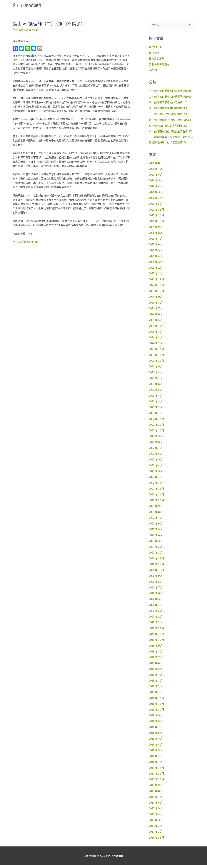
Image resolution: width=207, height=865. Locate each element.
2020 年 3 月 (156, 610)
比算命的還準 (156, 58)
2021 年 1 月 (156, 552)
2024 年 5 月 (156, 320)
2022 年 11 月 (156, 424)
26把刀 (153, 70)
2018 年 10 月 (156, 709)
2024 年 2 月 (156, 337)
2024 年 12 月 (156, 279)
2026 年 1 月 (156, 203)
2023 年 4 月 (156, 395)
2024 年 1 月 (156, 343)
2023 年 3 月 (156, 401)
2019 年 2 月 (156, 686)
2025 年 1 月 (156, 273)
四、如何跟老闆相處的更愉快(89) (168, 108)
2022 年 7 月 (156, 448)
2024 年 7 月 (156, 308)
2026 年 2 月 (156, 198)
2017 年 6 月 (156, 802)
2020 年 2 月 (156, 616)
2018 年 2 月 (156, 756)
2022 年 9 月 (156, 436)
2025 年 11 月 (156, 215)
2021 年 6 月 (156, 523)
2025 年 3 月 (156, 262)
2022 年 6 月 (156, 453)
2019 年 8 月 (156, 651)
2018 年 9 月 (156, 715)
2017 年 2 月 (156, 826)
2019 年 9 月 (156, 645)
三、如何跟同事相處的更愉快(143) (168, 102)
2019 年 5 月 (156, 669)
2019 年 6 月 (156, 663)
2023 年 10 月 (156, 360)
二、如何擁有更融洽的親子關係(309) (170, 96)
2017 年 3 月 (156, 820)
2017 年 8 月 (156, 791)
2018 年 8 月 (156, 721)
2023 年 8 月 (156, 372)
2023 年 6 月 (156, 384)
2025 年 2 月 (156, 267)
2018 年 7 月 (156, 727)
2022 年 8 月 (156, 442)
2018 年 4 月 (156, 744)
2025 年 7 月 (156, 238)
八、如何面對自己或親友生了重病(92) (170, 131)
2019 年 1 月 (156, 692)
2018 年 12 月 (156, 698)
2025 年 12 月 (156, 209)
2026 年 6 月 (156, 174)
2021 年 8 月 (156, 512)
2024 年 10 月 (156, 291)
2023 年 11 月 (156, 355)
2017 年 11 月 (156, 773)
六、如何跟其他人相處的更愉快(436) (170, 120)
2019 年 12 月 (156, 628)
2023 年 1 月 (156, 413)
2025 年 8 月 (156, 233)
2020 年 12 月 (156, 558)
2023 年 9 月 (156, 366)
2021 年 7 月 (156, 517)
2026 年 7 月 (156, 169)
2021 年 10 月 (156, 500)
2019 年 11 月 (156, 634)
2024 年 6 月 (156, 314)
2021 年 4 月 (156, 535)
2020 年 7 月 (156, 587)
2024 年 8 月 (156, 302)
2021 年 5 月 (156, 529)
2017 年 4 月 (156, 814)
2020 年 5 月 (156, 599)
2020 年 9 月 (156, 576)
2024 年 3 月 (156, 331)
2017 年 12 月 (156, 768)
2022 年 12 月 (156, 419)
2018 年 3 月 (156, 750)
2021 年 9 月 (156, 506)
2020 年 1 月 (156, 622)
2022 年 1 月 (156, 482)
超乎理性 (154, 53)
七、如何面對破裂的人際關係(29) (168, 125)
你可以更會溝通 (27, 5)
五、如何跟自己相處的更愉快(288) (168, 114)
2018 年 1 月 (156, 762)
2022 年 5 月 (156, 459)
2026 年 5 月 (156, 180)
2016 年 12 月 (156, 837)
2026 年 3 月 (156, 192)
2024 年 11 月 (156, 285)
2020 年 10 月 (156, 570)
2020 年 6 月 (156, 593)
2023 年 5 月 (156, 389)
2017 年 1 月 (156, 831)
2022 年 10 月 (156, 430)
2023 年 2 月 (156, 407)
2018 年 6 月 (156, 733)
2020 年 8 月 (156, 581)
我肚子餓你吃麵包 (159, 64)
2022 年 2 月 (156, 477)
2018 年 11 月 (156, 704)
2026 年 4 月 (156, 186)
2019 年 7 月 (156, 657)
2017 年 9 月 (156, 785)
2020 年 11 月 (156, 564)
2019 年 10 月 (156, 640)
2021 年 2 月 (156, 546)
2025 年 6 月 (156, 244)
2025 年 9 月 (156, 227)
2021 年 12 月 (156, 488)
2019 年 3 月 (156, 680)
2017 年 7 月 (156, 797)
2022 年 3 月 (156, 471)
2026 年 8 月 (156, 163)
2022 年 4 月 (156, 465)
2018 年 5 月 (156, 738)
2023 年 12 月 (156, 349)
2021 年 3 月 (156, 541)
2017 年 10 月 (156, 779)
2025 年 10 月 (156, 221)
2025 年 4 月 (156, 256)
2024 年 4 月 (156, 326)
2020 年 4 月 (156, 605)
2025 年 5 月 (156, 250)
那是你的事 (155, 47)
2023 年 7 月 (156, 378)
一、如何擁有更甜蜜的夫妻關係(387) (170, 90)
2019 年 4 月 (156, 674)
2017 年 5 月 (156, 808)
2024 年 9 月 (156, 296)
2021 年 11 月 (156, 494)
